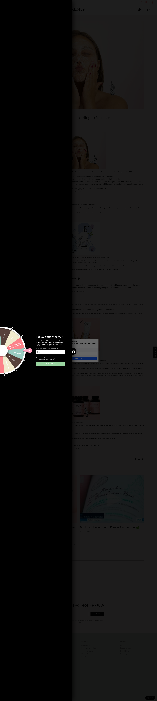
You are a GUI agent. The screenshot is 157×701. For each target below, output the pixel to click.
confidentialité (49, 359)
